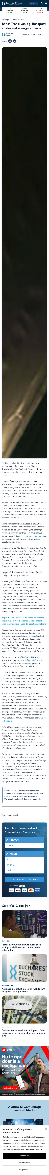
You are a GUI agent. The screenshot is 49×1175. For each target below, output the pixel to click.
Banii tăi (5, 941)
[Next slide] (45, 10)
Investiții (5, 20)
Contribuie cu (24, 879)
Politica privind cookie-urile (31, 1149)
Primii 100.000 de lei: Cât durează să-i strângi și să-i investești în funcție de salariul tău (22, 947)
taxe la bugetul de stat (30, 660)
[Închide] (46, 1129)
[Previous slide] (3, 10)
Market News (18, 20)
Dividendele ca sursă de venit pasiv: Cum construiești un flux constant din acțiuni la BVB (23, 1033)
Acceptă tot (24, 1156)
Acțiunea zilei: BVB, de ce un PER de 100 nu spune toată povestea (23, 990)
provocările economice (31, 536)
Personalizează (24, 1162)
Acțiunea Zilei (7, 985)
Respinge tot (24, 1169)
